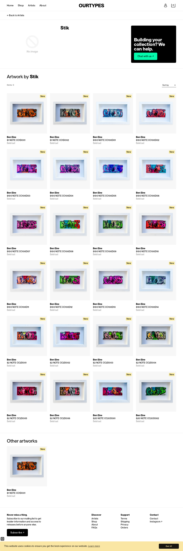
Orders (124, 527)
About (42, 5)
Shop (21, 5)
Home (10, 5)
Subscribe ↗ (17, 532)
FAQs (94, 527)
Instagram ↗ (156, 521)
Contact (154, 518)
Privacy (124, 524)
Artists (31, 5)
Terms (124, 518)
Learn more (94, 546)
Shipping (125, 521)
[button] (173, 5)
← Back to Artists (15, 15)
